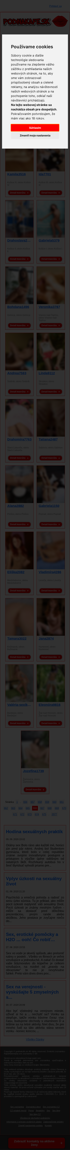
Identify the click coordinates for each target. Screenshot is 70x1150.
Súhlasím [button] (35, 127)
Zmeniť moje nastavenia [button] (35, 135)
